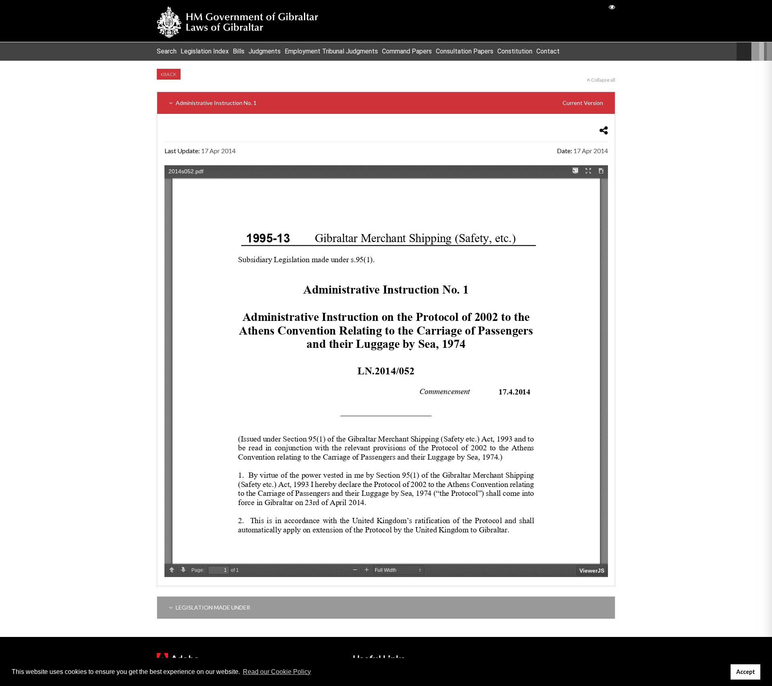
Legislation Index (205, 51)
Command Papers (407, 51)
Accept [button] (745, 671)
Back (169, 74)
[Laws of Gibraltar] (237, 21)
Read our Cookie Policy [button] (277, 671)
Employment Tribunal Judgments (331, 51)
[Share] (604, 130)
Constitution (514, 51)
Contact (548, 51)
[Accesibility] (612, 6)
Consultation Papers (464, 51)
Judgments (264, 51)
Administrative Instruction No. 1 (389, 102)
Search (167, 51)
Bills (238, 51)
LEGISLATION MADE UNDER (212, 607)
